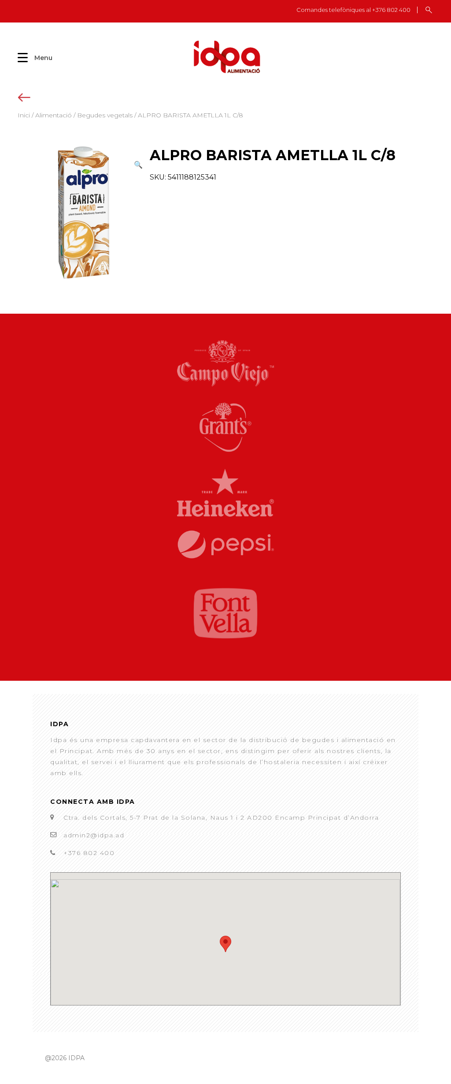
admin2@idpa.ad (93, 835)
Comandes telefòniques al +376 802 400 (353, 10)
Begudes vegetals (105, 115)
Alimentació (53, 115)
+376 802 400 (89, 853)
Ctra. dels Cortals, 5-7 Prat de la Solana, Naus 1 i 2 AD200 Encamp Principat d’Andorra (221, 817)
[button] (138, 165)
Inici (24, 115)
